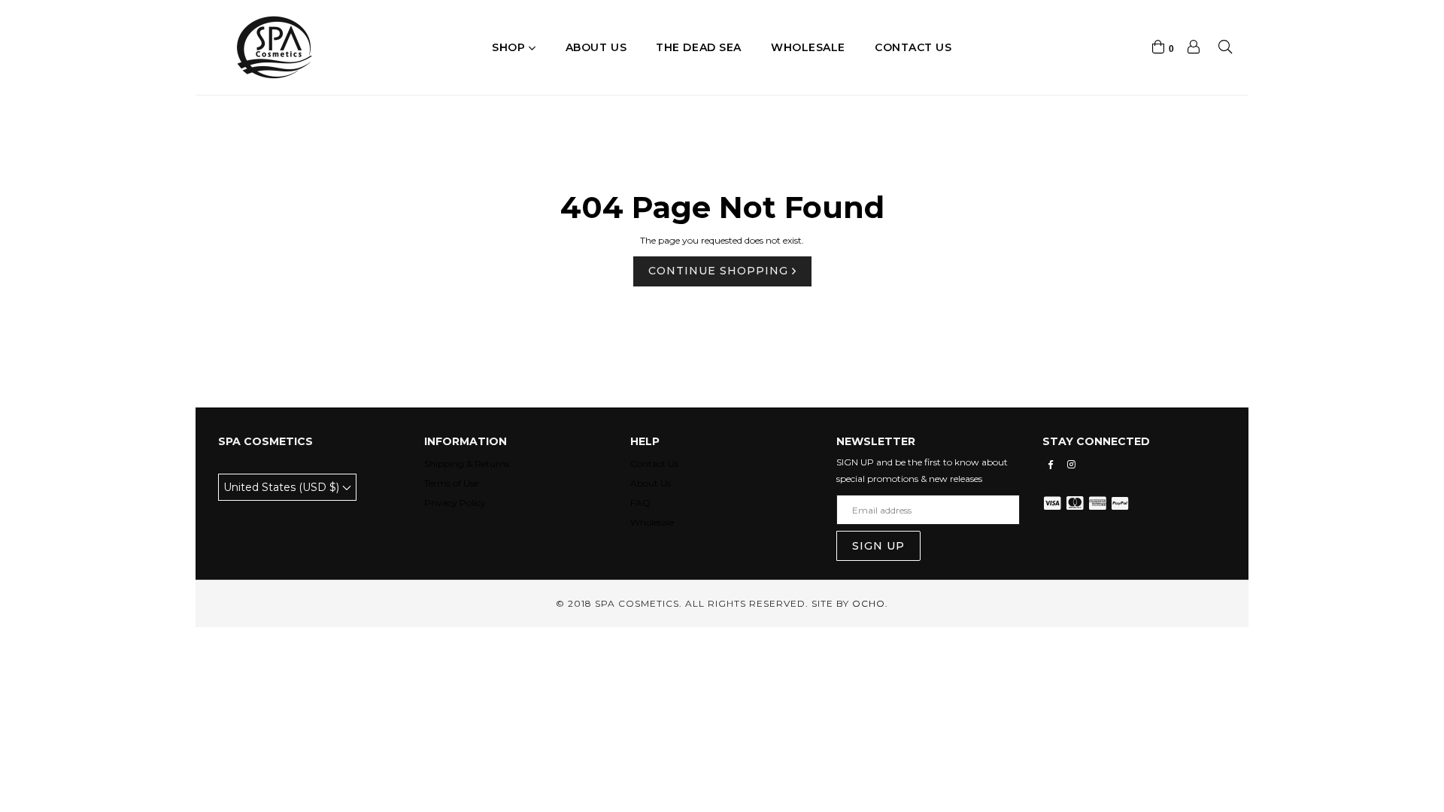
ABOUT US (596, 47)
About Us (650, 483)
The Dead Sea (699, 47)
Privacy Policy (455, 502)
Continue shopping (720, 270)
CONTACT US (913, 47)
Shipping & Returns (466, 463)
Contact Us (654, 463)
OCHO (868, 603)
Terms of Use (451, 483)
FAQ (640, 502)
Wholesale (808, 47)
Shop (510, 47)
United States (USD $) (282, 487)
